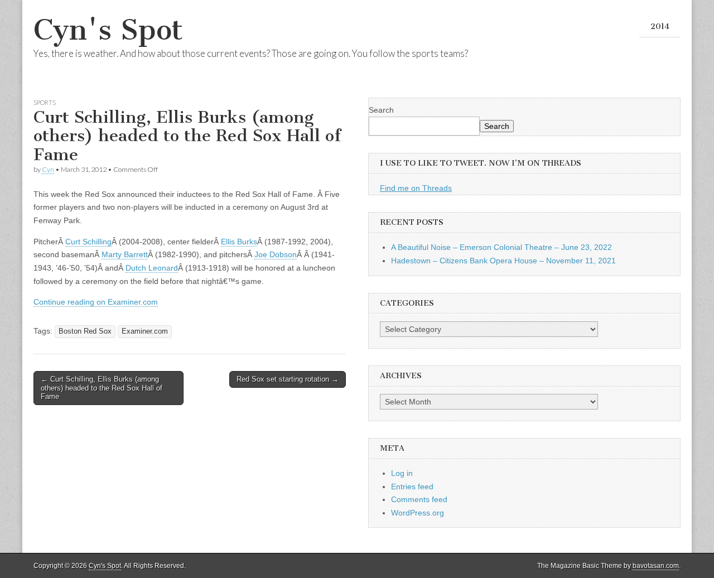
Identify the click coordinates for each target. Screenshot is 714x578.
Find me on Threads (416, 188)
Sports (44, 102)
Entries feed (412, 486)
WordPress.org (417, 512)
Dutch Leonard (152, 267)
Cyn (48, 169)
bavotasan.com (656, 566)
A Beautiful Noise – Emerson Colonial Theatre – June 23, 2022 (501, 247)
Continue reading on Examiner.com (95, 301)
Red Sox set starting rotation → (288, 379)
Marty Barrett (125, 254)
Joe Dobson (275, 254)
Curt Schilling (88, 241)
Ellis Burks (239, 241)
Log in (402, 473)
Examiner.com (145, 331)
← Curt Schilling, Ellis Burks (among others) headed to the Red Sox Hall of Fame (101, 388)
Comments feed (419, 499)
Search (381, 109)
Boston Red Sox (85, 331)
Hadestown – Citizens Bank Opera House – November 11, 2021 (503, 260)
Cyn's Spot (108, 30)
